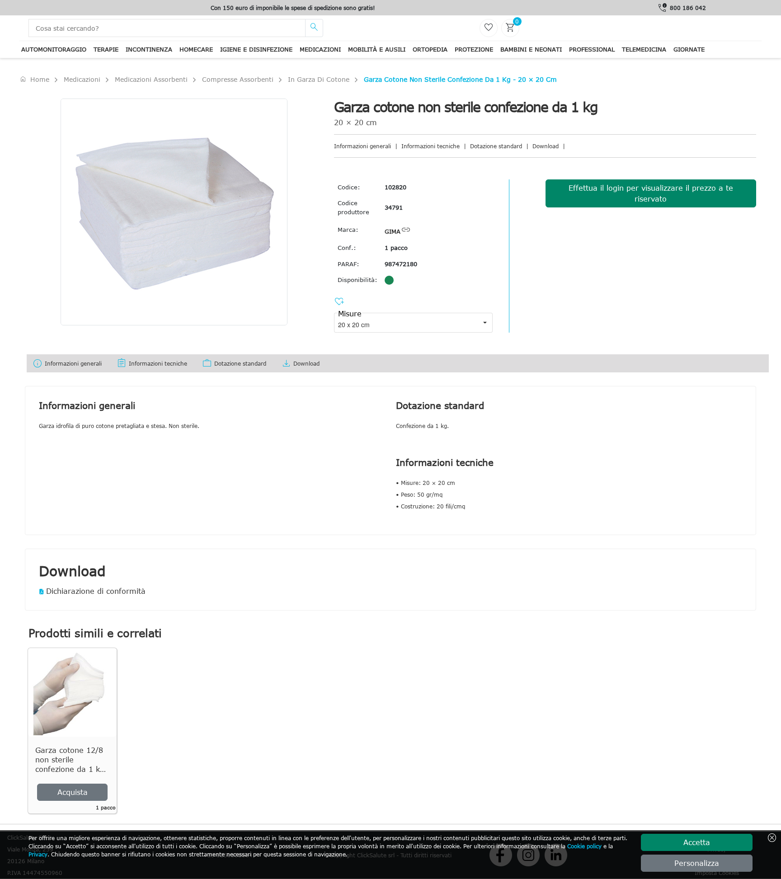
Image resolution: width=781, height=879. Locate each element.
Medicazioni (320, 49)
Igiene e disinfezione (256, 49)
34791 (394, 207)
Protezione (474, 49)
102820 (395, 187)
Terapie (106, 49)
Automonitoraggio (53, 49)
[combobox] (405, 323)
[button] (485, 323)
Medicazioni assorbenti (151, 79)
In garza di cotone (318, 79)
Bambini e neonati (531, 49)
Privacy (37, 854)
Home (34, 79)
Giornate (689, 49)
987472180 (401, 264)
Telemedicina (644, 49)
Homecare (196, 49)
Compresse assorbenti (237, 79)
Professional (592, 49)
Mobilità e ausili (376, 49)
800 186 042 (688, 8)
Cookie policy (584, 846)
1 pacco (396, 247)
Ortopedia (430, 49)
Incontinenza (149, 49)
